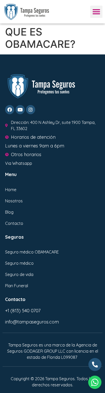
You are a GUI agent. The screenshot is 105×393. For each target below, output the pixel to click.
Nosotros (14, 200)
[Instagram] (30, 109)
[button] (96, 12)
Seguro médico (19, 263)
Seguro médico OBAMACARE (32, 252)
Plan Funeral (16, 285)
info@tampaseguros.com (32, 322)
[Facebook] (9, 109)
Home (10, 189)
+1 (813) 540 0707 (23, 311)
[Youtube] (20, 109)
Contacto (14, 223)
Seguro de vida (19, 274)
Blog (9, 212)
